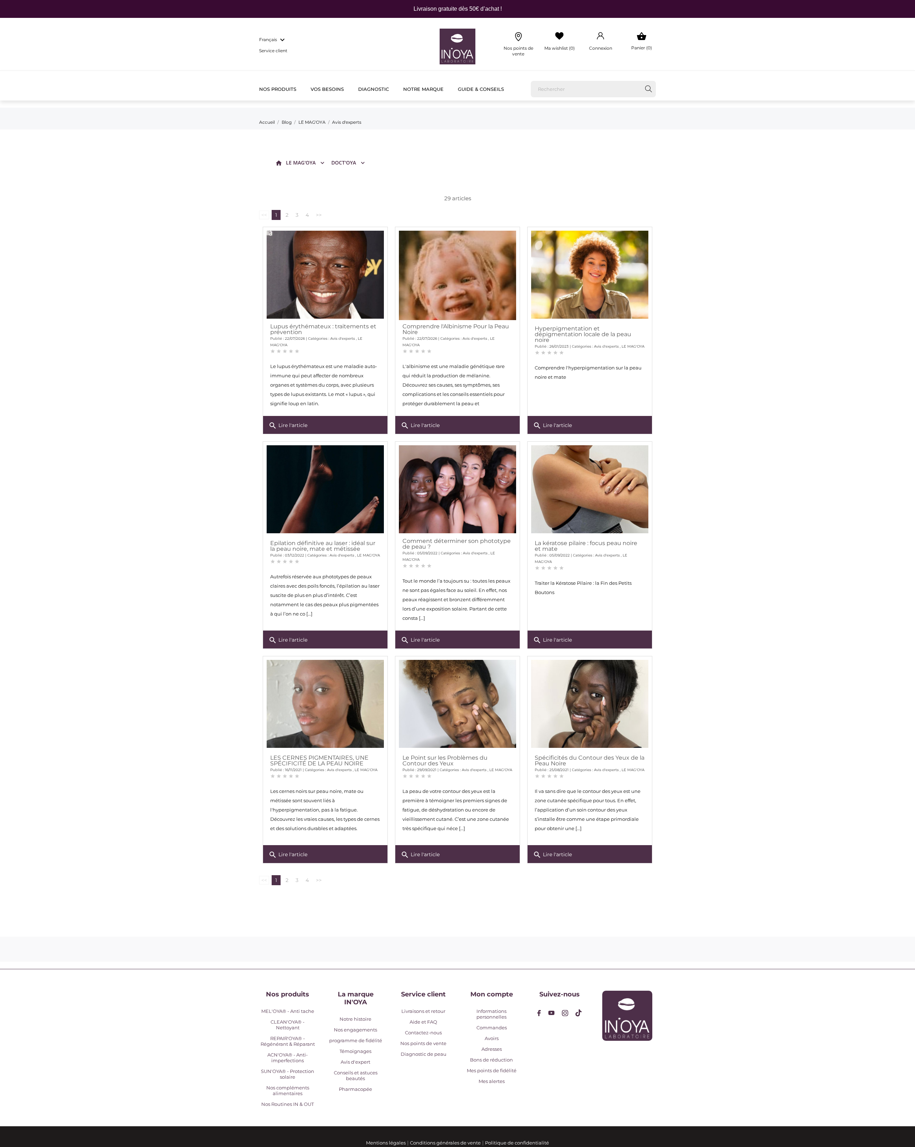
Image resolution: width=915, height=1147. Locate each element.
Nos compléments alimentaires (287, 1090)
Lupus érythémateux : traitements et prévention (323, 329)
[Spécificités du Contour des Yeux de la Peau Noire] (589, 704)
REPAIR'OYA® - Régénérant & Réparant (288, 1041)
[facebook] (539, 1013)
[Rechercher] (648, 89)
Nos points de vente (423, 1043)
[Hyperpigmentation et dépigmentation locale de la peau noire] (589, 275)
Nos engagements (355, 1030)
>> (319, 215)
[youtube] (551, 1013)
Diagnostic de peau (423, 1054)
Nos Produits (277, 89)
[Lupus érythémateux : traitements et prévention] (325, 275)
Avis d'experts (342, 338)
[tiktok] (578, 1012)
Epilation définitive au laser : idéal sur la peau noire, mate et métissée (322, 546)
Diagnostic (373, 89)
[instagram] (565, 1013)
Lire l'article (287, 425)
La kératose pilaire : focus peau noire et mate (586, 546)
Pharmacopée (355, 1089)
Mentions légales (386, 1143)
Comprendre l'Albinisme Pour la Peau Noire (455, 329)
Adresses (491, 1049)
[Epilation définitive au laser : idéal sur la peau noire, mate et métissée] (325, 489)
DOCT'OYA (343, 162)
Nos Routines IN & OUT (287, 1104)
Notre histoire (355, 1019)
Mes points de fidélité (491, 1070)
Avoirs (492, 1038)
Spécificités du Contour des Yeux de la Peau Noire (589, 760)
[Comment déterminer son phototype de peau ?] (457, 489)
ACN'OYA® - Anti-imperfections (287, 1057)
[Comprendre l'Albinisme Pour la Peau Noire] (457, 289)
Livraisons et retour (423, 1011)
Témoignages (355, 1051)
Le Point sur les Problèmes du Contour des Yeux (445, 760)
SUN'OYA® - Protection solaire (287, 1074)
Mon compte (491, 994)
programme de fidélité (355, 1040)
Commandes (491, 1027)
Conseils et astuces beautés (355, 1075)
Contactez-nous (423, 1032)
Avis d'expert (355, 1062)
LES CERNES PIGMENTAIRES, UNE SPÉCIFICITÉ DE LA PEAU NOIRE (319, 760)
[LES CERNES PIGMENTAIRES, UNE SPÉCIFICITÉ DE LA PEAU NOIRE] (325, 704)
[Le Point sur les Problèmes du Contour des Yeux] (457, 704)
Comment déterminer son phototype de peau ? (456, 544)
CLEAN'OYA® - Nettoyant (288, 1024)
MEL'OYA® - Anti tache (287, 1011)
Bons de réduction (491, 1060)
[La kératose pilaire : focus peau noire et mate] (589, 489)
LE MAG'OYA (301, 162)
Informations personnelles (491, 1014)
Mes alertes (492, 1081)
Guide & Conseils (481, 89)
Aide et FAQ (423, 1022)
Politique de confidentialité (517, 1143)
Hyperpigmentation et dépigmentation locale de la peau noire (583, 334)
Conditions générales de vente (445, 1143)
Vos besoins (327, 89)
